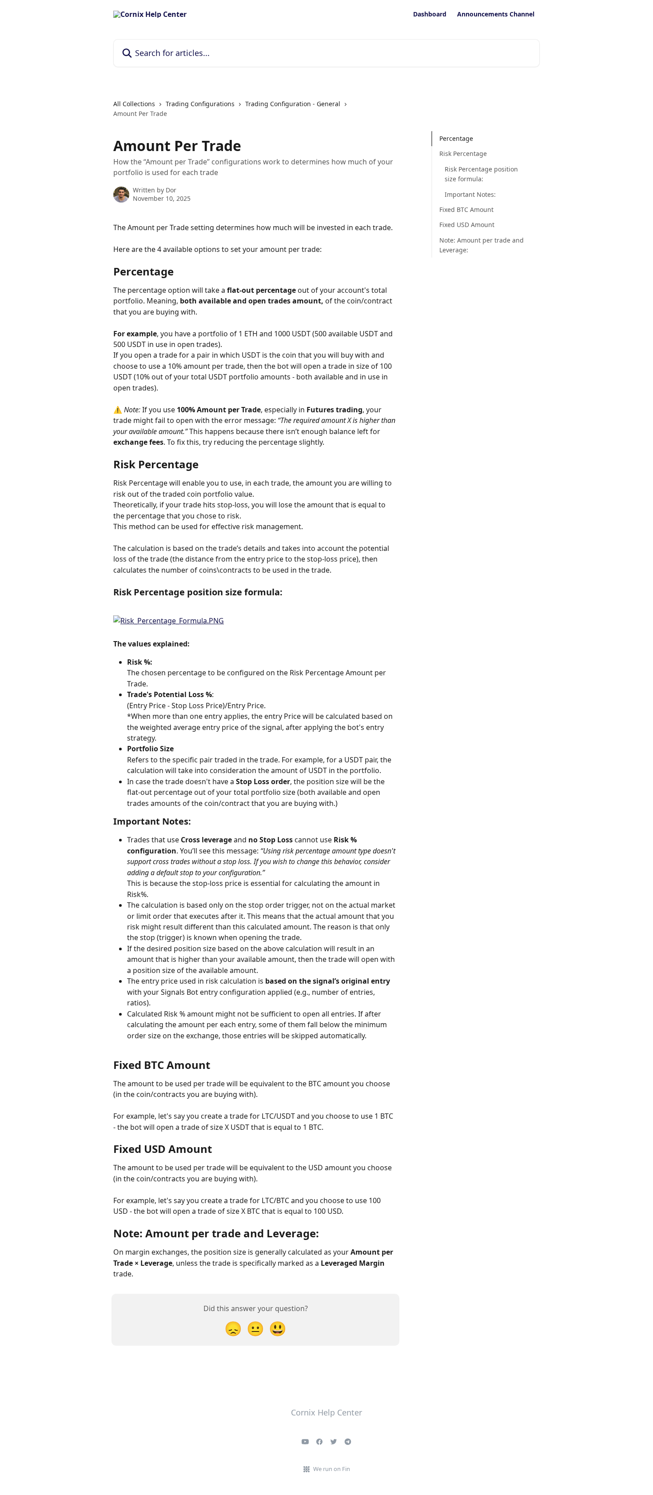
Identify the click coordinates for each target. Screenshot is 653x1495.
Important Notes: (470, 194)
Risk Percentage (463, 153)
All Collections (134, 104)
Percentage (456, 138)
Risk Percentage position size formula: (481, 174)
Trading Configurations (200, 104)
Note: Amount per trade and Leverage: (481, 245)
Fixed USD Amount (466, 224)
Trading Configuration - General (292, 104)
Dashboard (429, 14)
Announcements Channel (495, 14)
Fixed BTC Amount (466, 209)
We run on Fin (331, 1469)
